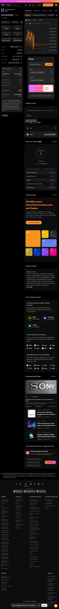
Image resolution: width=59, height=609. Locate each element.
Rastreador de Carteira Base (4, 546)
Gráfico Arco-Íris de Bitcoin (34, 514)
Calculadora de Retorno (33, 504)
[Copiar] (19, 46)
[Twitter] (16, 56)
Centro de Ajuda (51, 576)
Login (39, 5)
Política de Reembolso (4, 589)
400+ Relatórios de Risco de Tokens (34, 548)
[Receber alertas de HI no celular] (21, 22)
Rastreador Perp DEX (5, 565)
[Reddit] (19, 56)
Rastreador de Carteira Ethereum (5, 542)
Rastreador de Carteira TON (4, 550)
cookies (18, 605)
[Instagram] (20, 485)
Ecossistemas (4, 568)
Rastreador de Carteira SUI (4, 561)
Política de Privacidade (4, 583)
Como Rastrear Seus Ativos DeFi (52, 584)
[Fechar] (56, 1)
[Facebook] (22, 56)
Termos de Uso (5, 580)
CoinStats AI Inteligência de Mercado (4, 512)
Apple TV (47, 508)
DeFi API (32, 564)
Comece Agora (48, 5)
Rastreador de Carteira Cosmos (5, 539)
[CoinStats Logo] (6, 5)
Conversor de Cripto (35, 511)
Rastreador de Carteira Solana (5, 535)
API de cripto (49, 462)
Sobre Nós (18, 527)
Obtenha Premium (46, 88)
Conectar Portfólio (33, 222)
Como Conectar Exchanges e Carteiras (51, 580)
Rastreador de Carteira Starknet (5, 524)
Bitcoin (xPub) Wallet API (35, 567)
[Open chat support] (56, 606)
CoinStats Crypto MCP (34, 551)
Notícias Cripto (4, 508)
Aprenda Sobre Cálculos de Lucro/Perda (51, 589)
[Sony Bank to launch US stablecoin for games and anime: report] (41, 387)
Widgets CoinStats (34, 524)
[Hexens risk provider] (41, 164)
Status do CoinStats (52, 605)
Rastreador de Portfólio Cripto (5, 500)
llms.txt (31, 554)
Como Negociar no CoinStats (52, 593)
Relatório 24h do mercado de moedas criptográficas (35, 528)
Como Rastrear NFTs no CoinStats (52, 602)
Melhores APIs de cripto (34, 462)
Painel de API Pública (19, 521)
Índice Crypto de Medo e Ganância (34, 521)
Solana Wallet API (34, 559)
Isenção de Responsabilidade (5, 577)
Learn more (36, 1)
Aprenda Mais (41, 161)
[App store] (18, 491)
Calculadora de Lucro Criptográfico (34, 500)
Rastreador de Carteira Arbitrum (5, 531)
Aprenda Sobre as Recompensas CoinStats (52, 598)
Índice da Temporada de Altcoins (33, 537)
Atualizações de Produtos (19, 500)
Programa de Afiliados (4, 516)
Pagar (31, 69)
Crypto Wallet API (34, 557)
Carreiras (18, 509)
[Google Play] (41, 491)
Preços (17, 503)
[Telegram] (14, 56)
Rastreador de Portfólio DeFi (4, 520)
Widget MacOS (49, 503)
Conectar (48, 64)
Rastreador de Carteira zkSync (5, 527)
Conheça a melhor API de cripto (44, 454)
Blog (2, 505)
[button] (19, 46)
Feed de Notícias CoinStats (20, 524)
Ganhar (3, 503)
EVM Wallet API (33, 561)
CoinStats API (19, 515)
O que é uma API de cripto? (35, 459)
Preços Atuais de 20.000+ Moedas (34, 542)
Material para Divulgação (19, 506)
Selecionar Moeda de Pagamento (41, 95)
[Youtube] (38, 485)
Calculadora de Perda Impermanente (35, 508)
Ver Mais (54, 141)
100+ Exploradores (34, 545)
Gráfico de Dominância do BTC (34, 533)
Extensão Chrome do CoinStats (49, 500)
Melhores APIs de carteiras (34, 465)
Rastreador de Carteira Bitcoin (5, 558)
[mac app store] (29, 491)
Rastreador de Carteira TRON (4, 554)
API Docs (18, 518)
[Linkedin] (35, 485)
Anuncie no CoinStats (18, 512)
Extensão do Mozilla (50, 505)
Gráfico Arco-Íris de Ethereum (34, 518)
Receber (32, 77)
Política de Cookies (6, 586)
